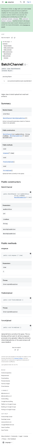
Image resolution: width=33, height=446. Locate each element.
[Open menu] (2, 2)
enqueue (5, 153)
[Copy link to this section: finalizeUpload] (14, 293)
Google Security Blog (7, 401)
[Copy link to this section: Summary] (12, 104)
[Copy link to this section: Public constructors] (22, 182)
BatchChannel (7, 134)
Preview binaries (5, 381)
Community (14, 436)
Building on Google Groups (8, 407)
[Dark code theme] (31, 192)
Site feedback (12, 439)
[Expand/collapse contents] (11, 42)
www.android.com (6, 422)
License (26, 436)
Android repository (6, 373)
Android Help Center (6, 416)
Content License (18, 358)
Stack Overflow (5, 427)
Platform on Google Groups (8, 404)
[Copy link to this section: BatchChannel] (13, 187)
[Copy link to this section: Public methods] (18, 244)
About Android (5, 436)
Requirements (5, 375)
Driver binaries (5, 386)
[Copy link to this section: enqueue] (9, 249)
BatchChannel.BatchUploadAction (14, 118)
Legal (20, 436)
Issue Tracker (4, 430)
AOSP (2, 34)
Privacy (4, 439)
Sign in (29, 2)
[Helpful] (12, 37)
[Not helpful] (14, 37)
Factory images (5, 383)
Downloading (5, 378)
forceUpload (7, 170)
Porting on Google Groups (8, 409)
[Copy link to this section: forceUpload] (12, 321)
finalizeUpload (8, 162)
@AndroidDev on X (6, 396)
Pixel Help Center (5, 419)
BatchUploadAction (16, 136)
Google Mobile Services (7, 424)
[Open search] (21, 2)
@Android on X (5, 393)
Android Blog (4, 398)
